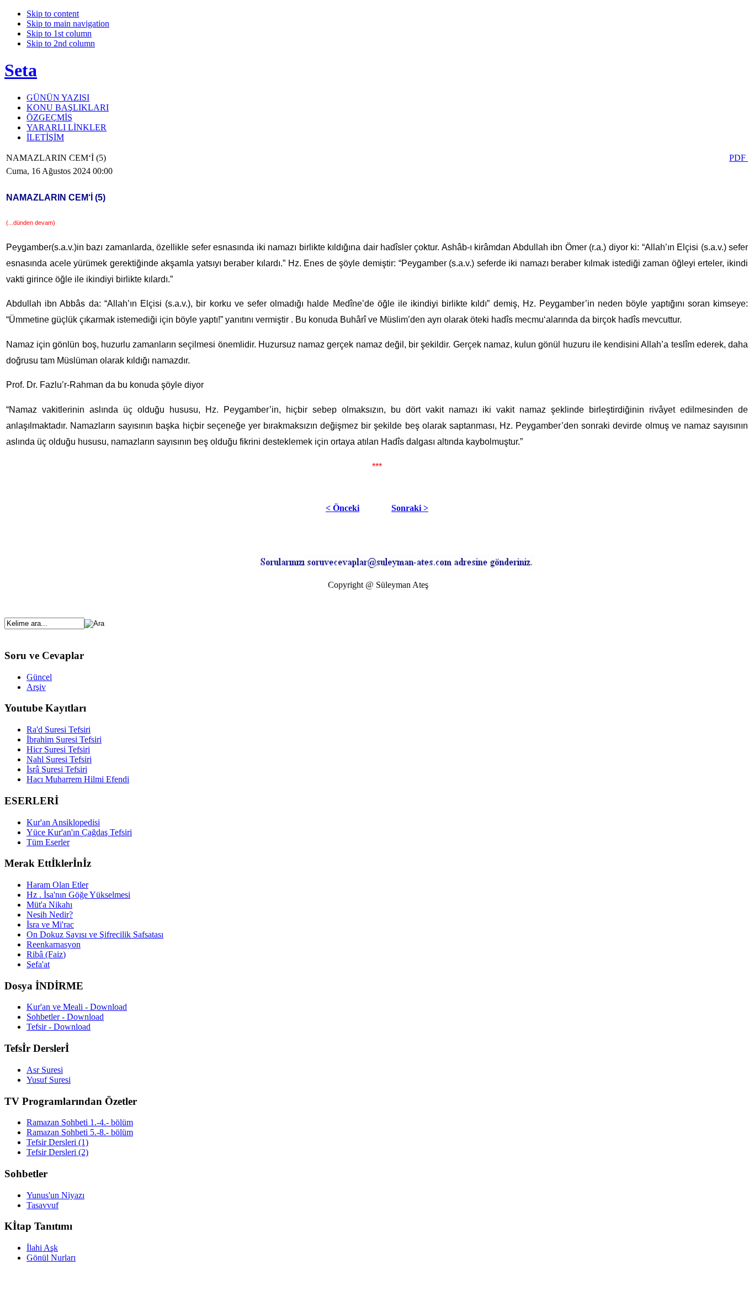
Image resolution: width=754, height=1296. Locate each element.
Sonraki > (409, 508)
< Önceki (342, 508)
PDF (738, 157)
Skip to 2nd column (60, 43)
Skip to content (52, 13)
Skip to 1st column (59, 33)
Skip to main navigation (67, 23)
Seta (20, 70)
